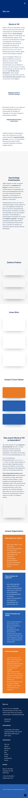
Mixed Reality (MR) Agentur (11, 733)
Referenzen (7, 748)
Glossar (6, 754)
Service (6, 750)
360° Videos (7, 735)
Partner (6, 760)
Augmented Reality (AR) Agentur (13, 731)
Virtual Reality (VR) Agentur (11, 729)
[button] (24, 3)
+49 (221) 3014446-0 (8, 776)
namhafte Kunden (12, 49)
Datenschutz (7, 719)
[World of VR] (10, 3)
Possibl (17, 107)
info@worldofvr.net (8, 778)
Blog (5, 752)
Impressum (7, 721)
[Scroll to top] (25, 795)
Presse (6, 756)
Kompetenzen (8, 758)
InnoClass (11, 139)
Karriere (6, 746)
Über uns (6, 744)
